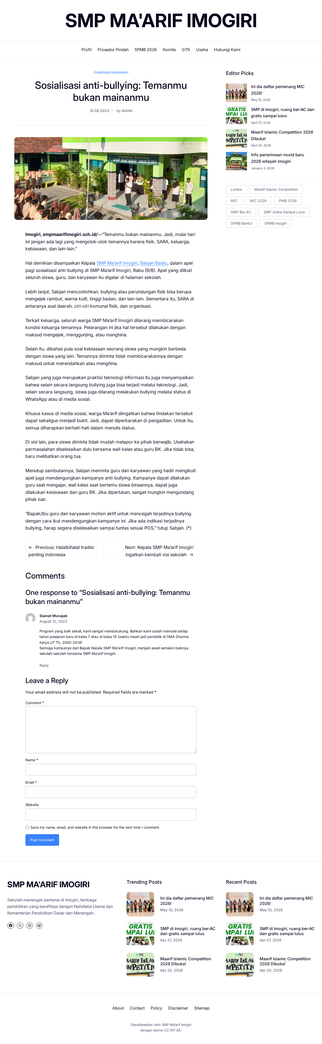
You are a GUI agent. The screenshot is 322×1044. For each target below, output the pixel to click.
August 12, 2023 (53, 621)
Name (31, 760)
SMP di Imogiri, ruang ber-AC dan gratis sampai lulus (282, 112)
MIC (234, 200)
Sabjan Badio (153, 263)
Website (32, 804)
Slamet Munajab (53, 616)
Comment (34, 703)
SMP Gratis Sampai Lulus (284, 212)
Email (31, 782)
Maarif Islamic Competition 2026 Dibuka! (282, 135)
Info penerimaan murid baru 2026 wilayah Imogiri (277, 158)
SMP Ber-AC (241, 212)
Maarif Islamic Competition (276, 189)
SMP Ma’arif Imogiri (117, 263)
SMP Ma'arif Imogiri (161, 20)
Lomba (236, 189)
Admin (127, 110)
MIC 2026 (258, 200)
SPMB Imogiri (275, 223)
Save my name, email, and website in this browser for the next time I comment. (95, 827)
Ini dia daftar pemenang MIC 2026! (278, 90)
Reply (44, 665)
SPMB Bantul (241, 223)
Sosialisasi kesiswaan (111, 72)
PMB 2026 (288, 200)
